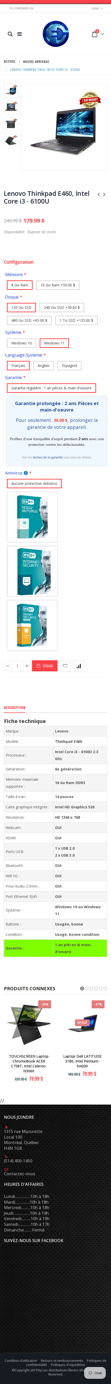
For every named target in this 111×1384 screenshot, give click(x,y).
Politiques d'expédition (68, 1365)
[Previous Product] (98, 194)
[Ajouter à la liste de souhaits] (65, 665)
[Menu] (19, 33)
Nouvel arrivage (36, 61)
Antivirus (13, 473)
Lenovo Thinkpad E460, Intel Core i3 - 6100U (46, 197)
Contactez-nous (19, 1174)
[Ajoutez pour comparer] (78, 665)
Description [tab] (14, 707)
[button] (82, 988)
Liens (95, 8)
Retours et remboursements (62, 1360)
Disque (12, 297)
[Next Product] (104, 194)
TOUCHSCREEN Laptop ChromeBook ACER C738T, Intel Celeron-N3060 (29, 1063)
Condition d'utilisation (21, 1360)
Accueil (10, 61)
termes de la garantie (48, 457)
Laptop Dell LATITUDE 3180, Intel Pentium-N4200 (82, 1061)
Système (13, 332)
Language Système (23, 355)
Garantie (13, 377)
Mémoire (14, 274)
